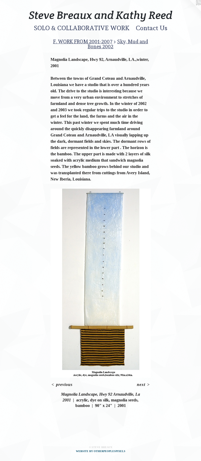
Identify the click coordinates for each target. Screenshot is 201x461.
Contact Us (151, 28)
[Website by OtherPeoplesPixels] (190, 10)
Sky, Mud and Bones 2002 (118, 44)
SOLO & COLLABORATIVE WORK (82, 28)
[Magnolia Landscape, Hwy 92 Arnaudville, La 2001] (101, 283)
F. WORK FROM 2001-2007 (82, 41)
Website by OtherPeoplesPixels (100, 451)
